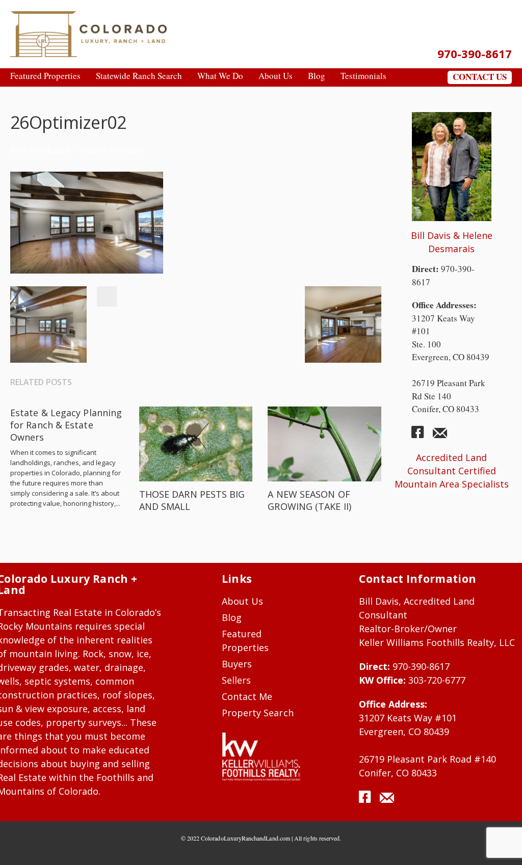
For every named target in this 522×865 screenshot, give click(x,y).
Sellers (236, 680)
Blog (232, 617)
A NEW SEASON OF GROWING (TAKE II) (309, 500)
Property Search (258, 713)
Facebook (106, 296)
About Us (243, 601)
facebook (421, 436)
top (501, 844)
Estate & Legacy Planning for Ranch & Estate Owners (66, 425)
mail (440, 436)
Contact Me (247, 696)
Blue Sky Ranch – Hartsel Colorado (76, 149)
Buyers (237, 664)
